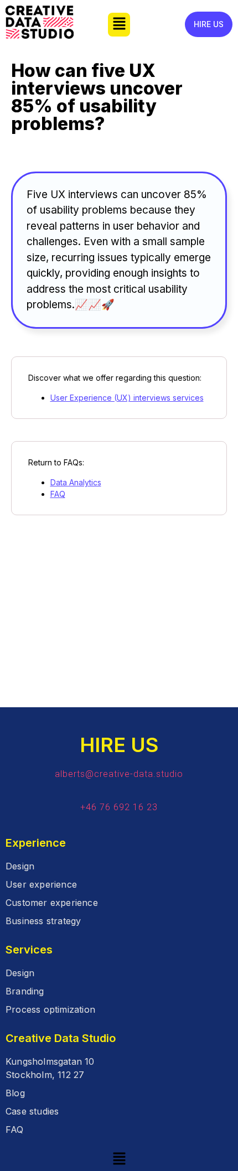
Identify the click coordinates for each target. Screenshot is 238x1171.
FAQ (57, 494)
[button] (119, 25)
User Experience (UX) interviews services (127, 397)
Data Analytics (75, 482)
